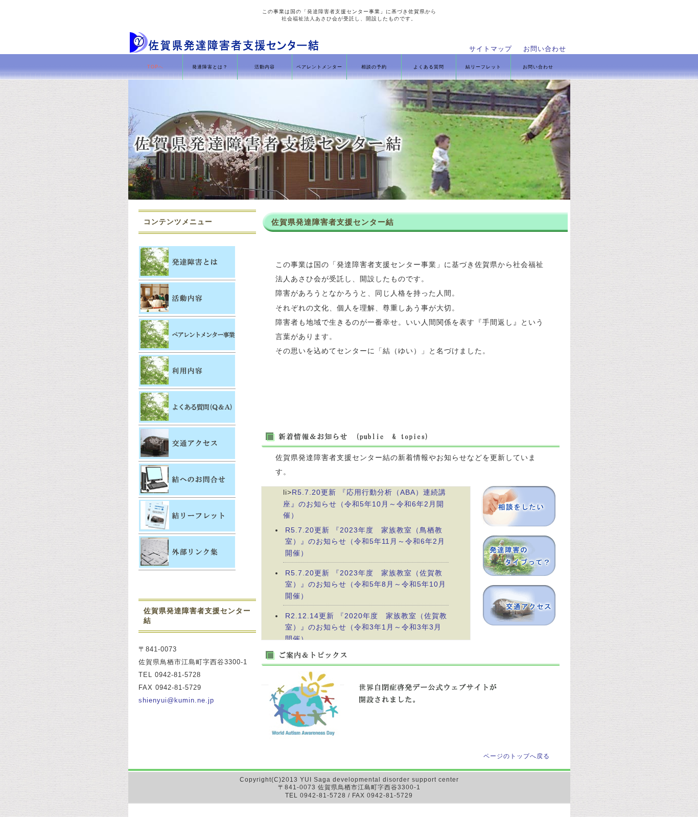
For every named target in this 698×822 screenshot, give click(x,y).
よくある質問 (428, 66)
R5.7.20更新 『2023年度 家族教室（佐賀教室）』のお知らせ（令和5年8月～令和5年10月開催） (365, 584)
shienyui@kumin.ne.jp (176, 700)
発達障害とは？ (210, 66)
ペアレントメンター (319, 66)
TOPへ (155, 66)
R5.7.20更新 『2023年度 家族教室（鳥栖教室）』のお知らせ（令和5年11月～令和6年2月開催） (365, 541)
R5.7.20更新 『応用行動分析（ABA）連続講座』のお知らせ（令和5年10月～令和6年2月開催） (364, 503)
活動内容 (264, 66)
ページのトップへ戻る (516, 756)
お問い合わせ (544, 49)
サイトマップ (490, 49)
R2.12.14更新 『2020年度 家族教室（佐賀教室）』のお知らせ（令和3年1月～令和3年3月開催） (366, 627)
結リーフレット (483, 66)
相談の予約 (374, 66)
